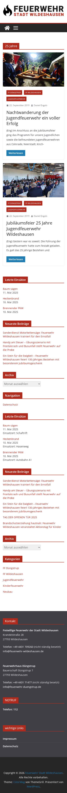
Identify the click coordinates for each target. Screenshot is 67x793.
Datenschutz (10, 404)
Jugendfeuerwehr (16, 99)
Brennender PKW (13, 308)
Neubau (8, 591)
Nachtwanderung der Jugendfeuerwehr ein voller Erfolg (33, 117)
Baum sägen (10, 289)
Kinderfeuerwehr (13, 585)
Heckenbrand (11, 298)
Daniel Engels (40, 105)
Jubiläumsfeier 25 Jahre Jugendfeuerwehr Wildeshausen (29, 228)
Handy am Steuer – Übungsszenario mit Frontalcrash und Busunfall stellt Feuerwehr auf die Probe (31, 346)
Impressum (9, 738)
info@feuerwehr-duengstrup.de (22, 687)
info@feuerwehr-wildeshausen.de (23, 651)
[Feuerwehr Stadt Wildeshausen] (7, 28)
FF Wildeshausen (33, 92)
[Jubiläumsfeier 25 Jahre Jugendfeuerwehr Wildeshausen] (33, 180)
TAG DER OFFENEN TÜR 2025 (20, 517)
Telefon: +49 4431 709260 (18, 646)
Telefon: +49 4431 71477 (17, 682)
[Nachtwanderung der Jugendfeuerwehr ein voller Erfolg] (33, 69)
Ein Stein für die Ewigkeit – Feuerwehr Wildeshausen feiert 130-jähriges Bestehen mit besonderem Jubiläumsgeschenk (31, 359)
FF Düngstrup (14, 92)
